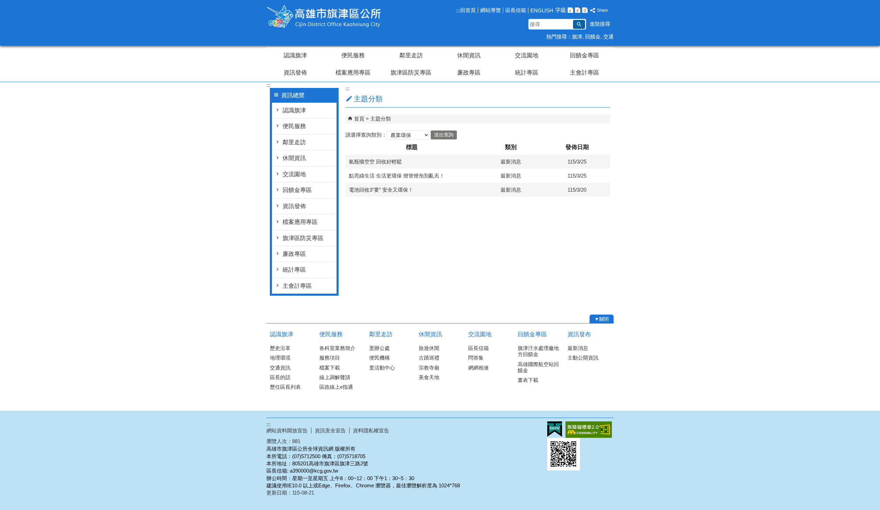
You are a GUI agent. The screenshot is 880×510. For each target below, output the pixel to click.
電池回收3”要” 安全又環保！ (381, 190)
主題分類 (380, 119)
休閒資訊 (469, 55)
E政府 (554, 429)
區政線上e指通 (336, 387)
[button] (579, 24)
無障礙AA (588, 429)
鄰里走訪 (411, 55)
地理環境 (280, 358)
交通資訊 (280, 368)
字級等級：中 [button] (577, 10)
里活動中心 (382, 368)
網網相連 (478, 368)
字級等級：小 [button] (570, 10)
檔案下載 (329, 368)
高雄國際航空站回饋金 (538, 367)
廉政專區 (469, 72)
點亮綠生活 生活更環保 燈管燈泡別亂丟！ (396, 176)
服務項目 (329, 358)
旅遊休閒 (429, 348)
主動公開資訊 (583, 358)
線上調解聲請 (334, 377)
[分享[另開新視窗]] (599, 10)
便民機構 (379, 358)
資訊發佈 (295, 72)
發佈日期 (577, 147)
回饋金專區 (584, 55)
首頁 (359, 119)
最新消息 (578, 348)
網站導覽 (490, 10)
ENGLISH (541, 10)
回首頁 (468, 10)
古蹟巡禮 (429, 358)
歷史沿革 (280, 348)
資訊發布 (579, 334)
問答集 (476, 358)
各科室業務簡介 (337, 348)
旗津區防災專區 (410, 72)
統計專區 (526, 72)
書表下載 (528, 380)
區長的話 (280, 377)
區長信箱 (515, 10)
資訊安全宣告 (330, 430)
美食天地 (429, 377)
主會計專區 (584, 72)
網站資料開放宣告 (287, 430)
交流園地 (526, 55)
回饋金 (593, 36)
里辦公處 (379, 348)
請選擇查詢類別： (366, 134)
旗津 (577, 36)
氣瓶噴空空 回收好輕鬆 (375, 162)
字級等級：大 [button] (585, 10)
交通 (608, 36)
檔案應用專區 (353, 72)
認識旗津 (295, 55)
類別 (511, 147)
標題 (412, 147)
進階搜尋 (600, 24)
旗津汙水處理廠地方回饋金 (538, 351)
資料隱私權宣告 (371, 430)
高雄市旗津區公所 (324, 16)
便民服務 (353, 55)
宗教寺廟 (429, 368)
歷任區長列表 (285, 387)
